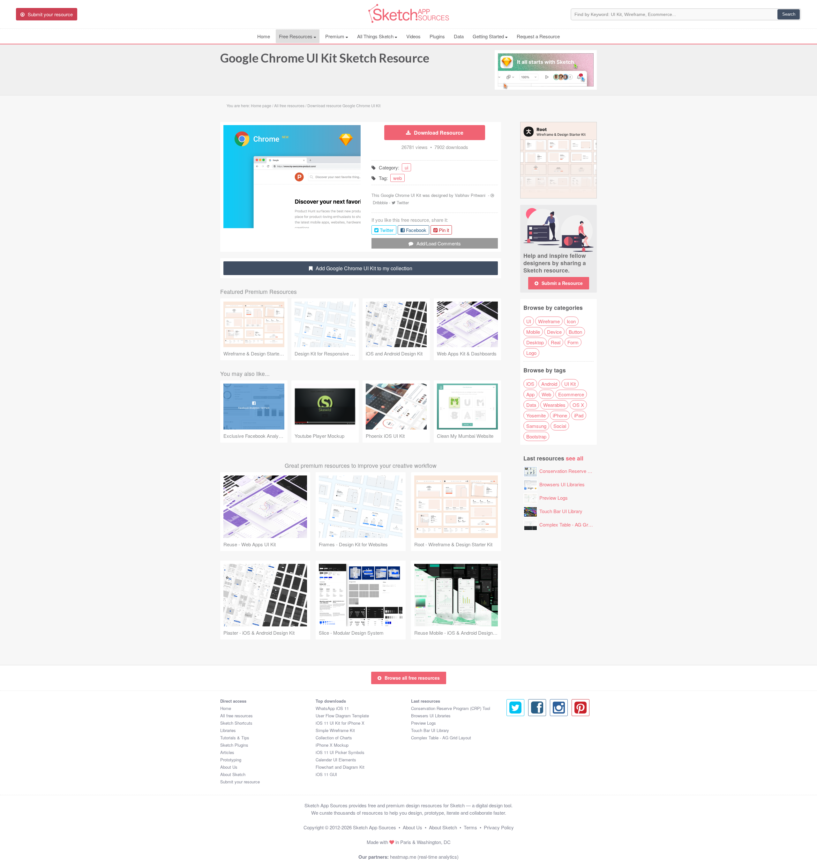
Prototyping (230, 760)
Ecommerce (571, 394)
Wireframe (549, 321)
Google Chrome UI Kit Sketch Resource (324, 57)
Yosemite (536, 415)
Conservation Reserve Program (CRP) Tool (584, 470)
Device (554, 331)
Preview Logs (553, 497)
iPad (578, 415)
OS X (578, 404)
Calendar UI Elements (336, 760)
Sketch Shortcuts (236, 723)
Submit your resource (240, 782)
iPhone (560, 415)
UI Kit (570, 383)
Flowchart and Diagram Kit (340, 767)
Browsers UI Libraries (562, 484)
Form (573, 342)
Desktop (535, 342)
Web (546, 394)
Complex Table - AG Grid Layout (573, 524)
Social (559, 425)
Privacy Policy (499, 827)
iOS (530, 383)
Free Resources (296, 36)
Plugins (437, 36)
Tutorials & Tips (234, 738)
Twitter (403, 202)
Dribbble (380, 202)
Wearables (554, 404)
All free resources (236, 716)
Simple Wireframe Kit (335, 730)
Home (263, 36)
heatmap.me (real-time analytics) (424, 856)
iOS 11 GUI (326, 774)
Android (549, 383)
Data (459, 36)
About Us (228, 767)
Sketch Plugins (234, 745)
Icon (571, 321)
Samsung (536, 425)
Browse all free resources (412, 678)
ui (406, 167)
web (397, 178)
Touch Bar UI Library (560, 511)
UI (528, 321)
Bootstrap (536, 436)
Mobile (533, 331)
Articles (227, 752)
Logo (531, 352)
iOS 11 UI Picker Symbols (340, 752)
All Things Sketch (376, 36)
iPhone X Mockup (332, 745)
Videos (413, 36)
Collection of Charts (334, 738)
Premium (335, 36)
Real (555, 342)
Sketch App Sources (374, 827)
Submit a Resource (562, 283)
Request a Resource (538, 36)
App (530, 394)
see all (574, 458)
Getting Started (489, 36)
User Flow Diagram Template (342, 716)
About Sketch (232, 774)
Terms (470, 827)
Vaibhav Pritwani (470, 195)
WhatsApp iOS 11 (332, 708)
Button (575, 331)
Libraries (228, 730)
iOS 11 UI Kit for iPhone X (340, 723)
